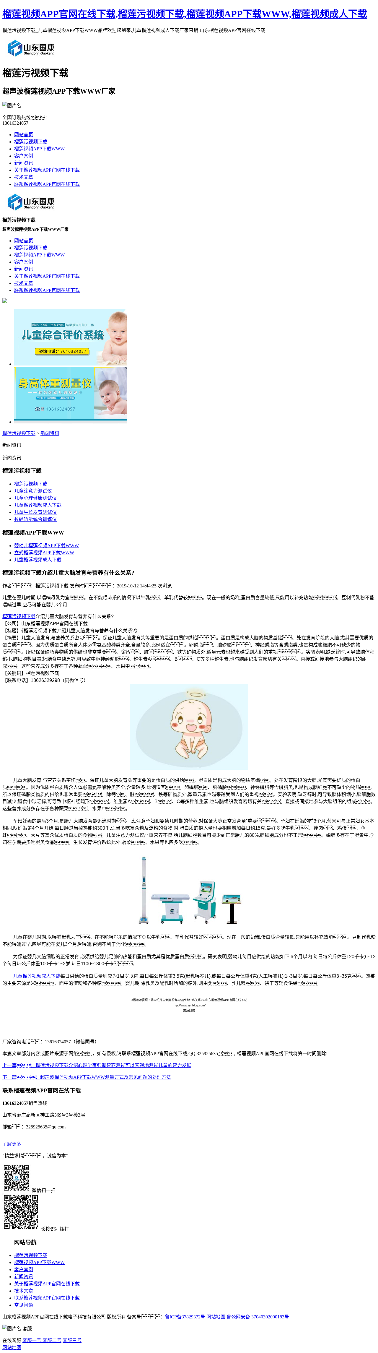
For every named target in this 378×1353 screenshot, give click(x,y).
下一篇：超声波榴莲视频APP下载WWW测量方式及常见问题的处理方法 (86, 1077)
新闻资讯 (23, 162)
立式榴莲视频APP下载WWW (44, 552)
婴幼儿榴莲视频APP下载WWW (46, 545)
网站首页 (23, 134)
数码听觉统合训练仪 (35, 519)
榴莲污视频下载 (30, 141)
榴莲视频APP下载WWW (39, 148)
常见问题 (23, 1304)
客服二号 (51, 1340)
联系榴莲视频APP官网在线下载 (47, 184)
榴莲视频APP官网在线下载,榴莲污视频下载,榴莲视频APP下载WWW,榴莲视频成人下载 (184, 14)
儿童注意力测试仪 (33, 490)
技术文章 (23, 177)
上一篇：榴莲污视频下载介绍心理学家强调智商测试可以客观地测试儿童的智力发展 (96, 1065)
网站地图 (215, 1316)
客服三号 (72, 1340)
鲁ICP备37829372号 (185, 1316)
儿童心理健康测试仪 (35, 498)
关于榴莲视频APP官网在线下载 (47, 170)
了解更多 (11, 1143)
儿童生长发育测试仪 (35, 512)
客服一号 (31, 1340)
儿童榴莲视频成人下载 (37, 505)
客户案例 (23, 155)
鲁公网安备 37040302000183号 (257, 1316)
